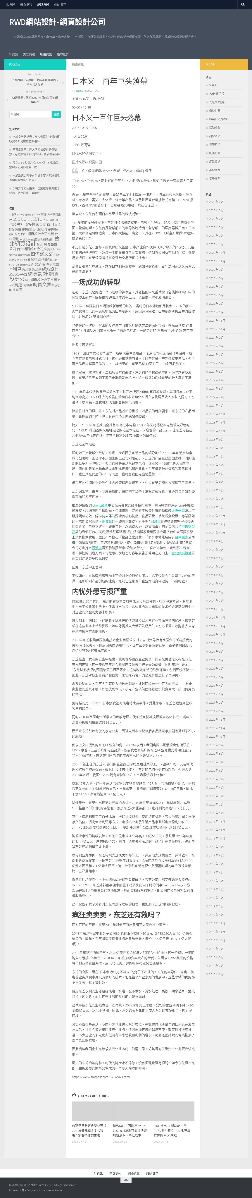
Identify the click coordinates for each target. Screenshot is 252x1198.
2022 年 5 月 (216, 575)
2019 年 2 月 (216, 906)
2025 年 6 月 (216, 295)
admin (79, 91)
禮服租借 (214, 144)
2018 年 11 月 (217, 932)
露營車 (97, 548)
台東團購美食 (24, 255)
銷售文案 (42, 284)
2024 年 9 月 (216, 337)
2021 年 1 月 (216, 711)
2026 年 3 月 (216, 227)
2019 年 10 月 (217, 838)
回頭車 (155, 521)
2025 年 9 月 (216, 269)
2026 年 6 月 (216, 219)
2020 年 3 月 (216, 796)
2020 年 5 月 (216, 779)
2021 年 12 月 (217, 617)
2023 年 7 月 (216, 456)
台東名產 (13, 255)
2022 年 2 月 (216, 601)
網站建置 (26, 269)
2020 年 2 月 (216, 804)
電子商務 (214, 178)
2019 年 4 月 (216, 889)
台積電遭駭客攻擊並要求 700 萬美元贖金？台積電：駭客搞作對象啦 (89, 1130)
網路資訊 (43, 4)
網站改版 (37, 269)
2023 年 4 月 (216, 482)
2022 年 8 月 (216, 550)
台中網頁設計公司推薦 (37, 234)
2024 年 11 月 (217, 320)
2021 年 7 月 (216, 660)
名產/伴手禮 (216, 93)
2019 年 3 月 (216, 898)
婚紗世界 (60, 4)
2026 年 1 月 (216, 244)
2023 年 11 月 (217, 422)
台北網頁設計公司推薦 (33, 249)
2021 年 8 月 (216, 651)
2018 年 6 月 (216, 974)
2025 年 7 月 (216, 286)
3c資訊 (10, 4)
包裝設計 (16, 224)
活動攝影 (214, 127)
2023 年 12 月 (217, 414)
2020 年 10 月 (217, 736)
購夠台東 (27, 285)
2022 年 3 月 (216, 592)
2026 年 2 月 (216, 235)
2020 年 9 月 (216, 745)
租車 (17, 269)
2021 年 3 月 (216, 694)
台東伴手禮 (56, 249)
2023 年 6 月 (216, 465)
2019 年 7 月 (216, 864)
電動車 (17, 290)
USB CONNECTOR (28, 219)
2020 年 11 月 (217, 728)
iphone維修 (100, 505)
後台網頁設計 (35, 259)
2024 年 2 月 (216, 397)
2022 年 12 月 (217, 516)
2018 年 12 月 (217, 923)
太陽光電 (178, 511)
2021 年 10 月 (217, 634)
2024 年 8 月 (216, 346)
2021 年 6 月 (216, 668)
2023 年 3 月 (216, 490)
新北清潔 (38, 264)
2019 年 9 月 (216, 847)
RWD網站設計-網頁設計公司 (57, 22)
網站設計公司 (18, 275)
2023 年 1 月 (216, 507)
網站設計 (50, 269)
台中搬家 (181, 537)
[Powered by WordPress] (23, 1190)
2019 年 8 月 (216, 855)
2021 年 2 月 (216, 702)
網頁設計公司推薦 (43, 280)
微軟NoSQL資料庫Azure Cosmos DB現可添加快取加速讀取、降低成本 (130, 1130)
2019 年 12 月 (217, 821)
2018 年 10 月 (217, 940)
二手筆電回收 (52, 220)
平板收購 (23, 260)
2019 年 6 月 (216, 872)
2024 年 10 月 (217, 329)
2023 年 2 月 (216, 499)
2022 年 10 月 (217, 533)
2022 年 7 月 (216, 558)
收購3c (47, 259)
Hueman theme (54, 1190)
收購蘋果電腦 (24, 265)
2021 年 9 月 (216, 643)
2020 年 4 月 (216, 787)
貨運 (18, 285)
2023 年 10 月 (217, 431)
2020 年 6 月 (216, 770)
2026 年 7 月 (216, 210)
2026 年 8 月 (216, 202)
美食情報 (26, 4)
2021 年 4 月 (216, 685)
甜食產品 (214, 136)
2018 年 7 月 (216, 966)
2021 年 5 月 (216, 677)
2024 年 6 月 (216, 363)
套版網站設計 (217, 102)
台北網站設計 (45, 239)
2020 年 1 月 (216, 813)
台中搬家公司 (39, 229)
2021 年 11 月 (217, 626)
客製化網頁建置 (219, 119)
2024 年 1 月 (216, 405)
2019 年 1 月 (216, 915)
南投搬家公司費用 (39, 224)
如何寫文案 (42, 254)
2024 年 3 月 (216, 388)
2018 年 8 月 (216, 957)
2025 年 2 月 (216, 303)
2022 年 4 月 (216, 584)
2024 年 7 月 (216, 354)
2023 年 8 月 (216, 448)
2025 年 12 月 (217, 252)
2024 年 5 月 (216, 371)
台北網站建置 (30, 239)
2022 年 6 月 (216, 567)
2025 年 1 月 (216, 312)
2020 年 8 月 (216, 753)
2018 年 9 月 (216, 949)
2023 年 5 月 (216, 473)
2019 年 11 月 (217, 830)
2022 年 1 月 (216, 609)
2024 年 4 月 (216, 380)
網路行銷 (214, 153)
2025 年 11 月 (217, 261)
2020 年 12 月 (217, 719)
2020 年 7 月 (216, 762)
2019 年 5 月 (216, 881)
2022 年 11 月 (217, 524)
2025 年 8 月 (216, 278)
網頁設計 (108, 521)
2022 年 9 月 (216, 541)
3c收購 (12, 214)
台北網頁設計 (181, 553)
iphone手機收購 (24, 215)
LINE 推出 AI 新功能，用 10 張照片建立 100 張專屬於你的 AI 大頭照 (172, 1130)
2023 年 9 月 (216, 439)
